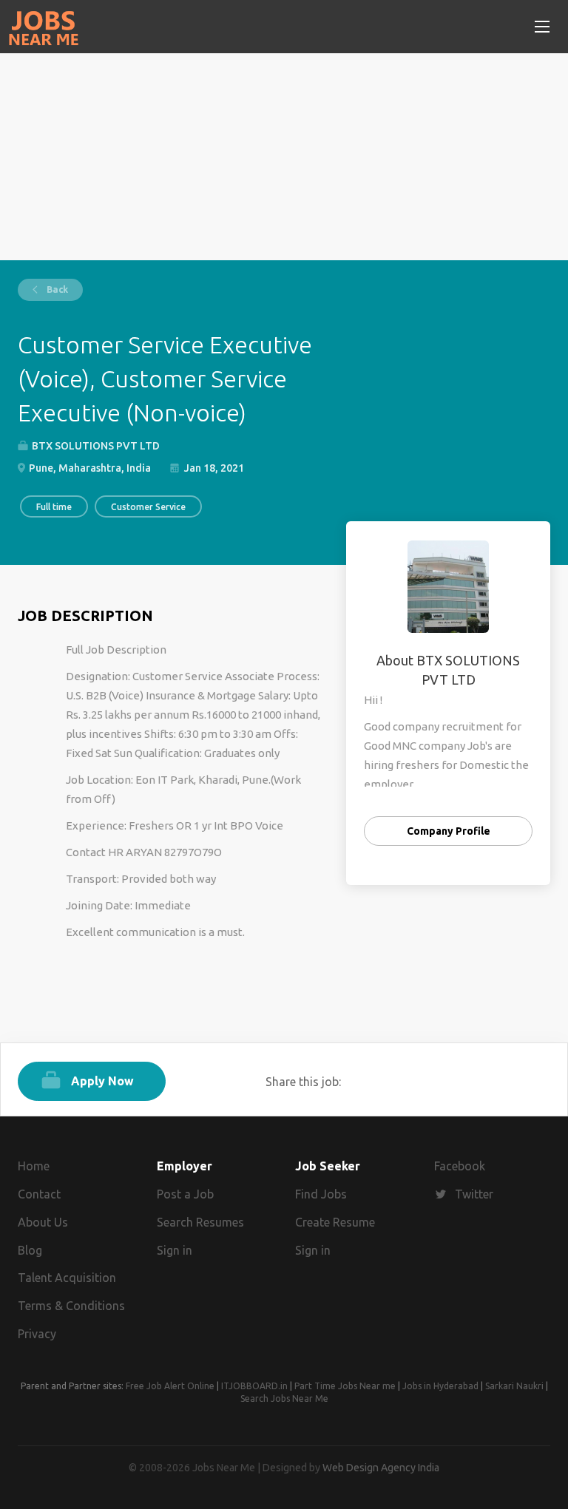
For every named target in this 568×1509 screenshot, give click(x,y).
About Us (43, 1222)
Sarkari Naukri (514, 1386)
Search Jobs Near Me (284, 1398)
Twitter (474, 1194)
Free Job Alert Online (170, 1386)
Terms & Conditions (71, 1305)
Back (56, 289)
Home (34, 1166)
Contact (39, 1194)
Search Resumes (200, 1222)
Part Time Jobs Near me (345, 1386)
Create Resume (335, 1222)
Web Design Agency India (380, 1468)
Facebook (459, 1166)
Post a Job (185, 1194)
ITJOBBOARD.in (254, 1386)
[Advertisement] (284, 156)
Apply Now (102, 1081)
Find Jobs (321, 1194)
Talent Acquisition (67, 1277)
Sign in (174, 1250)
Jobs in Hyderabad (440, 1386)
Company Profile (448, 831)
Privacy (37, 1333)
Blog (30, 1250)
